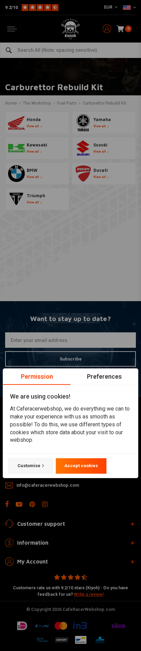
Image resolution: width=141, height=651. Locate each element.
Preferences (104, 376)
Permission (37, 376)
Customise (28, 465)
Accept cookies (81, 465)
